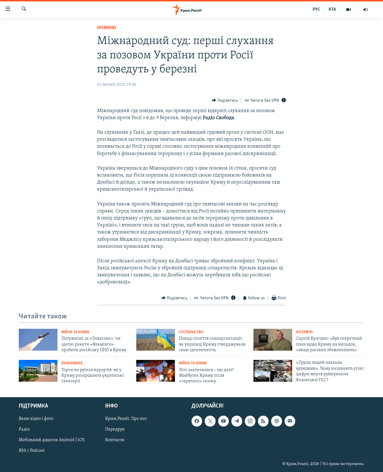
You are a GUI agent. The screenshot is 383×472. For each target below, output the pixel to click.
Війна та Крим (75, 332)
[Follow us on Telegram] (236, 421)
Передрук (115, 429)
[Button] (225, 100)
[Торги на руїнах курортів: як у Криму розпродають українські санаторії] (38, 371)
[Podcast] (276, 421)
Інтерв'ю (304, 332)
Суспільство (191, 332)
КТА (332, 9)
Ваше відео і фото (36, 419)
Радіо (24, 429)
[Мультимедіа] (348, 9)
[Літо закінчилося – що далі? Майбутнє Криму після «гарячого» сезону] (155, 371)
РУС (316, 9)
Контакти (114, 440)
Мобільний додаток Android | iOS (52, 440)
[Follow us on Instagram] (250, 421)
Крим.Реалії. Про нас (126, 419)
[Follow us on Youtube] (223, 421)
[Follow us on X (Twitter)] (210, 421)
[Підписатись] (290, 421)
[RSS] (263, 421)
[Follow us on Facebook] (197, 421)
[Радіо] (365, 9)
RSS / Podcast (32, 450)
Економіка (72, 363)
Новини (106, 28)
